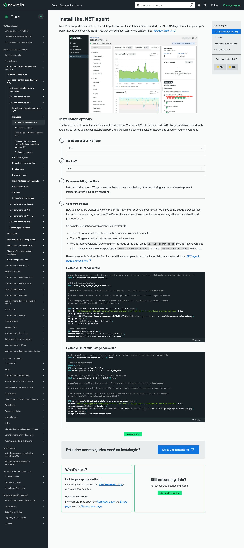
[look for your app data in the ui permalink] (102, 479)
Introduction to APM (164, 30)
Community (66, 5)
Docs (54, 5)
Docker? (218, 37)
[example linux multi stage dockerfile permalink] (117, 348)
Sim (220, 67)
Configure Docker (222, 49)
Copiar (197, 340)
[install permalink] (94, 119)
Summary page (106, 501)
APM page (111, 484)
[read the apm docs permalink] (89, 496)
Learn (78, 5)
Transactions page (91, 506)
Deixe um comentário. (175, 449)
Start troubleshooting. (169, 493)
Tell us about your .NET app (226, 31)
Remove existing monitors (226, 43)
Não (232, 67)
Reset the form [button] (133, 434)
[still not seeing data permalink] (187, 479)
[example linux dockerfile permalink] (101, 268)
